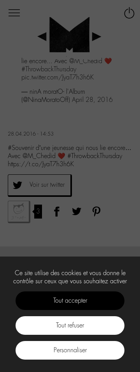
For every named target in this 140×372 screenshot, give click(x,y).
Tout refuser (70, 325)
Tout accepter (70, 300)
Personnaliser (70, 350)
